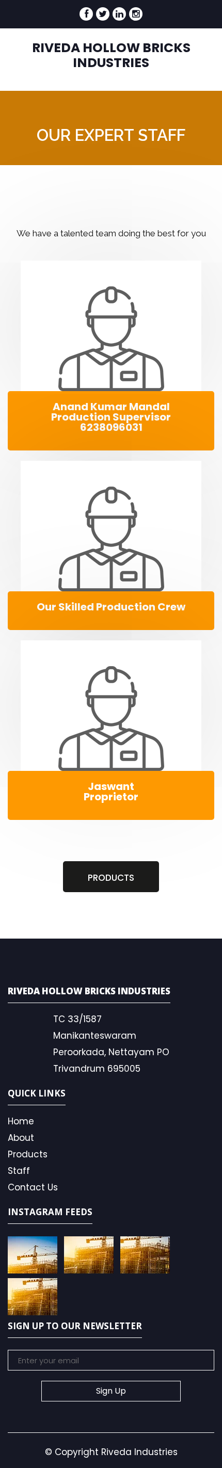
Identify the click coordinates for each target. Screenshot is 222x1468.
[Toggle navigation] (187, 63)
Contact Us (33, 1187)
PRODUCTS (111, 878)
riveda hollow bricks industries (111, 55)
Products (27, 1154)
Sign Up (111, 1391)
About (21, 1138)
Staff (19, 1171)
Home (21, 1121)
